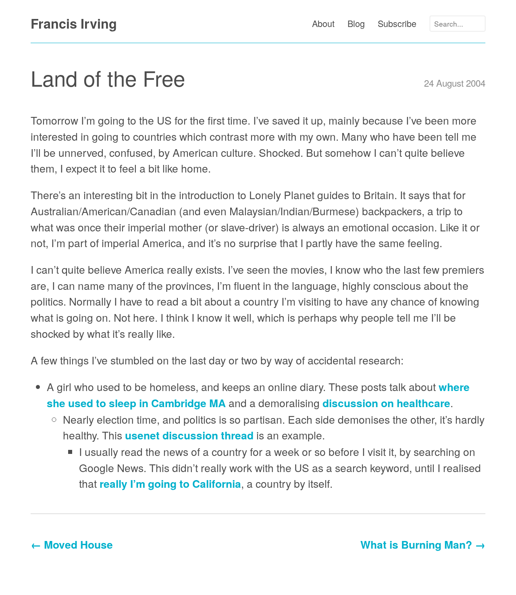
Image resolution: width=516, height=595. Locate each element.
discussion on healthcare (386, 402)
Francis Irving (74, 23)
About (323, 23)
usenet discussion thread (189, 435)
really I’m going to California (170, 483)
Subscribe (397, 23)
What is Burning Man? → (422, 544)
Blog (356, 23)
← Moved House (72, 544)
